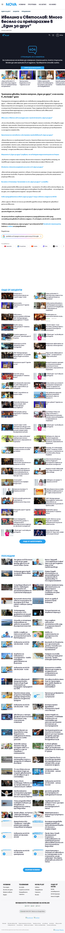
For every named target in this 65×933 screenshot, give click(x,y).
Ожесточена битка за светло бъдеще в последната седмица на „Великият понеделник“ (54, 461)
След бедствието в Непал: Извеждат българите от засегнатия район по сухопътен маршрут (23, 588)
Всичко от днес (8, 889)
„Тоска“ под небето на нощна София (20, 393)
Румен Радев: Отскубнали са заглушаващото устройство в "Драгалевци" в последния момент (53, 576)
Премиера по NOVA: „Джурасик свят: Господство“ (19, 345)
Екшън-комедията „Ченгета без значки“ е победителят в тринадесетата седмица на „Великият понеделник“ (22, 522)
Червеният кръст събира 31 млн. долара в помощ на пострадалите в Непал (54, 804)
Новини (22, 4)
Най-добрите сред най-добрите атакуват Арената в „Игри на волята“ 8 (54, 395)
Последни (6, 887)
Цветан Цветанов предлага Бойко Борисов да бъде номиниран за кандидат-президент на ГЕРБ (23, 683)
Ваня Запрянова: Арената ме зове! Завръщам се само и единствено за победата (21, 385)
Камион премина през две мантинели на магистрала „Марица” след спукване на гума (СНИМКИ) (54, 589)
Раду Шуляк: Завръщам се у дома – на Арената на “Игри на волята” (54, 354)
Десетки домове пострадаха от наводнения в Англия (53, 793)
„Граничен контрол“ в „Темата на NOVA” (20, 490)
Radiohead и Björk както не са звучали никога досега (54, 344)
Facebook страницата (52, 224)
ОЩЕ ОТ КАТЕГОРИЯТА (32, 541)
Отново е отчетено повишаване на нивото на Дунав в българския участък (22, 623)
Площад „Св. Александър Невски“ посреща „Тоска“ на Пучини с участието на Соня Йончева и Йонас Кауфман (54, 451)
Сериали (37, 892)
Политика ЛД (20, 925)
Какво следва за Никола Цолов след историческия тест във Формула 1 (22, 635)
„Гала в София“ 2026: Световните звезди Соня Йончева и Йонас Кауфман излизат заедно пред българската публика (22, 428)
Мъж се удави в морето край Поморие (51, 600)
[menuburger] (2, 4)
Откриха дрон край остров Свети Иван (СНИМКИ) (22, 573)
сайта (10, 226)
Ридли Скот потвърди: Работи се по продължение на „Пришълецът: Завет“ (23, 784)
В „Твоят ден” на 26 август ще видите (54, 425)
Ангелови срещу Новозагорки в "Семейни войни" (21, 375)
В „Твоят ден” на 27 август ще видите (54, 374)
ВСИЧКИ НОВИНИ (32, 870)
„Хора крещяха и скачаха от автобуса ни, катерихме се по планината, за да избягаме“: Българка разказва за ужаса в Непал (54, 856)
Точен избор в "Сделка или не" (54, 403)
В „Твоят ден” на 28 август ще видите (54, 335)
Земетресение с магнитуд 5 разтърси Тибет (54, 814)
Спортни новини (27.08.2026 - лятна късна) (53, 771)
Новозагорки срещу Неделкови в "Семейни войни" (20, 413)
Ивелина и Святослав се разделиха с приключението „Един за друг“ (26, 118)
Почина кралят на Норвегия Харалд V (53, 611)
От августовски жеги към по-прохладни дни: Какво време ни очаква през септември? (54, 683)
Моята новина (7, 892)
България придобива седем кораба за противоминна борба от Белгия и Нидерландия (54, 825)
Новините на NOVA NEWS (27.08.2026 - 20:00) (21, 835)
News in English (55, 896)
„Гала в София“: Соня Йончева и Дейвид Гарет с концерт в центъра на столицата (54, 327)
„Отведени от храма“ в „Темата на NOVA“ (54, 480)
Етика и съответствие (40, 925)
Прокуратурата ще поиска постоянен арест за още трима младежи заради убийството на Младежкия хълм (54, 734)
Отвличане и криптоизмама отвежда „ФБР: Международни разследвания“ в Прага (21, 317)
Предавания (39, 889)
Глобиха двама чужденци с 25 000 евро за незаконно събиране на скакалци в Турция (54, 747)
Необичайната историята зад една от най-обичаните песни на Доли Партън (23, 793)
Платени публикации (51, 925)
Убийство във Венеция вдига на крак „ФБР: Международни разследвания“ (20, 404)
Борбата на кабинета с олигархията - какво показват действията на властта (22, 658)
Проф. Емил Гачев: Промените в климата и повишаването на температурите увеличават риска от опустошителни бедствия (54, 839)
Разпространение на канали (25, 923)
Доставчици (45, 923)
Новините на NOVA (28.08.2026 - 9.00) (21, 643)
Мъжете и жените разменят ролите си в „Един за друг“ (22, 167)
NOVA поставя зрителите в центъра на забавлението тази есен (22, 500)
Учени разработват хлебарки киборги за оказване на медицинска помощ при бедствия (22, 804)
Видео (5, 894)
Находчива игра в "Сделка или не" (21, 510)
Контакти (51, 923)
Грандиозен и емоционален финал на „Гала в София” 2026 (20, 295)
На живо (52, 4)
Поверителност (11, 925)
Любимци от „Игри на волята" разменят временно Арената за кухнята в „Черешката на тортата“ (54, 439)
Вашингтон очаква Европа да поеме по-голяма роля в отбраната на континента (53, 671)
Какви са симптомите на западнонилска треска (52, 635)
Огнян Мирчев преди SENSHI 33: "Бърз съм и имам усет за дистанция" (55, 532)
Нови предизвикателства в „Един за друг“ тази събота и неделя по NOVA (29, 196)
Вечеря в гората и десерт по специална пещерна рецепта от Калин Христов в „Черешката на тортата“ (54, 366)
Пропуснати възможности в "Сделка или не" (21, 304)
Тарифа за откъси (37, 923)
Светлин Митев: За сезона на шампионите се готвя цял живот (22, 449)
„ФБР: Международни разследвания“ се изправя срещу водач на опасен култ (22, 355)
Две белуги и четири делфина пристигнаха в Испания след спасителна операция (23, 718)
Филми (37, 894)
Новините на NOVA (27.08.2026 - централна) (21, 852)
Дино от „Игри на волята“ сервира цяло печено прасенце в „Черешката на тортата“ (22, 438)
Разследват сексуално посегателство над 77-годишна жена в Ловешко (53, 624)
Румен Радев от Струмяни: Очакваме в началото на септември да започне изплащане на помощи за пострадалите (54, 720)
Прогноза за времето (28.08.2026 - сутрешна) (54, 695)
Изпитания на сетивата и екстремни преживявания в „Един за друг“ (27, 135)
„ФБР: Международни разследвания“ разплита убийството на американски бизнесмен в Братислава (54, 502)
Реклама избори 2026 (12, 923)
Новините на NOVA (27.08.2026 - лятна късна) (53, 783)
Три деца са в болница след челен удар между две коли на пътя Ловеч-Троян (23, 562)
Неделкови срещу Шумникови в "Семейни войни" (53, 511)
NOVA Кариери (55, 894)
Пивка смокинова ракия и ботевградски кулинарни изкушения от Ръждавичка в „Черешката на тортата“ (54, 306)
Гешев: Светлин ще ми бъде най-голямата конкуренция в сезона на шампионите (54, 521)
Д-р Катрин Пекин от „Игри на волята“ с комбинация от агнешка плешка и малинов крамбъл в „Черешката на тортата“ (54, 416)
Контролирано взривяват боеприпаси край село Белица (52, 707)
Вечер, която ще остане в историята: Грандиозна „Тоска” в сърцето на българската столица (54, 385)
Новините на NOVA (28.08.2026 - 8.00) (21, 668)
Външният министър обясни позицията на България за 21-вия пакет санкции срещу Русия (23, 602)
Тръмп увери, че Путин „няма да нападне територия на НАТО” (23, 814)
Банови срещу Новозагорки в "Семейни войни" (21, 326)
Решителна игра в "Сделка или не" (22, 363)
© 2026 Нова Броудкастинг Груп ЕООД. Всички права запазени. (15, 929)
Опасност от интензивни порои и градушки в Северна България (22, 760)
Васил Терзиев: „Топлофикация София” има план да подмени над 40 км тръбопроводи (54, 563)
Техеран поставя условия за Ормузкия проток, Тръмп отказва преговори (53, 656)
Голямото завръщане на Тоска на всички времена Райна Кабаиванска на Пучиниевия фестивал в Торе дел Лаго (21, 472)
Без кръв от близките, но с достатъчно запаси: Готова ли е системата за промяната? (54, 645)
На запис (42, 4)
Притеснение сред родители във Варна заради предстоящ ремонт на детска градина (22, 696)
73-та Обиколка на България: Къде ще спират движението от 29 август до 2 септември (22, 773)
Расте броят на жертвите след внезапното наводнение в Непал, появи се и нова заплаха (22, 734)
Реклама (4, 923)
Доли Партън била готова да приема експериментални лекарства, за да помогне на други (53, 761)
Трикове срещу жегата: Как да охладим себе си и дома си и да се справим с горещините (21, 748)
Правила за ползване (28, 925)
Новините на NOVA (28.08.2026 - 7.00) (21, 706)
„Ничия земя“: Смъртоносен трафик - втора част (21, 481)
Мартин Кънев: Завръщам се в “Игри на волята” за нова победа (54, 470)
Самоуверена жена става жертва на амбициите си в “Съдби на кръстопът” (54, 490)
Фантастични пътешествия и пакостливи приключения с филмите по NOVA (22, 461)
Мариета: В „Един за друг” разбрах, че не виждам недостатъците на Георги (30, 154)
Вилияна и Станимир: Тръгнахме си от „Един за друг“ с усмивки (24, 182)
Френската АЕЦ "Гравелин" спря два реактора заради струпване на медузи (23, 824)
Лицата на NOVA (24, 889)
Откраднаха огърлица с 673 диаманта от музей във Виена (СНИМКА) (22, 613)
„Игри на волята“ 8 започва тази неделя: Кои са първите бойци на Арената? (54, 296)
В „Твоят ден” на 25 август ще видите (22, 531)
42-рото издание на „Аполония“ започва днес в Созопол (22, 336)
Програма (32, 4)
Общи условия (58, 923)
